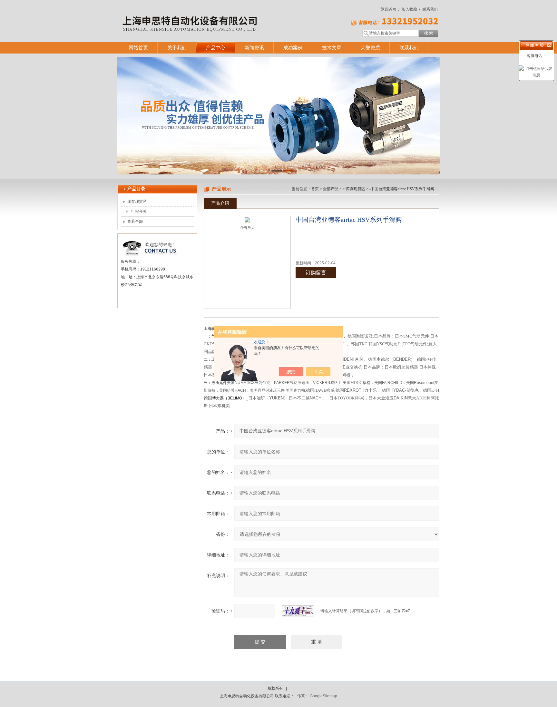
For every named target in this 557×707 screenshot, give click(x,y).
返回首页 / (390, 9)
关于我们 (177, 47)
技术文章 (331, 47)
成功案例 (293, 47)
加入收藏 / (411, 9)
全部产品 (330, 189)
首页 (315, 189)
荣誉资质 (370, 47)
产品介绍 (220, 203)
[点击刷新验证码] (298, 610)
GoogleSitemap (323, 696)
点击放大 (247, 227)
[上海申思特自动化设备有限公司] (211, 14)
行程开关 (139, 211)
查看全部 (135, 221)
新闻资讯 (254, 47)
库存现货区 (137, 201)
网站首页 (138, 47)
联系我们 (430, 9)
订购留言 (316, 272)
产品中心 (215, 47)
